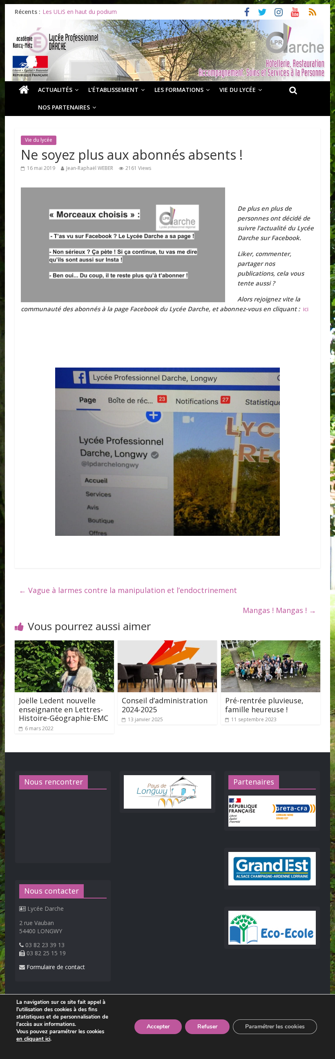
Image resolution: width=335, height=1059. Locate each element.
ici (305, 309)
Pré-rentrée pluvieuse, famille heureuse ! (264, 705)
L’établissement (113, 90)
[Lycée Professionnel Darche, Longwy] (167, 24)
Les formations (178, 90)
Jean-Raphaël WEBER (89, 168)
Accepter (158, 1026)
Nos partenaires (64, 107)
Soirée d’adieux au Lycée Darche (85, 12)
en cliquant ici (33, 1039)
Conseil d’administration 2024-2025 (165, 705)
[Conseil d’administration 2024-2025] (167, 645)
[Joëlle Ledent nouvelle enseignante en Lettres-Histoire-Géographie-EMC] (64, 645)
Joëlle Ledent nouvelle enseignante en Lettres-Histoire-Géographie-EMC (63, 709)
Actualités (55, 90)
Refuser (207, 1026)
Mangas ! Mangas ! (279, 610)
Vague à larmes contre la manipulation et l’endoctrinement (128, 590)
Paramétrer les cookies (275, 1026)
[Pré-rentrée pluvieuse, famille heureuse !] (270, 645)
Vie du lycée (237, 90)
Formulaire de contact (56, 967)
